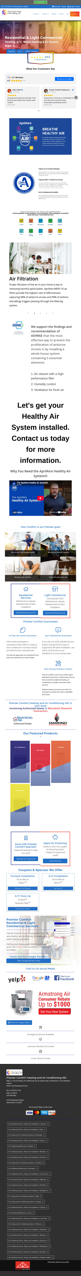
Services (35, 13)
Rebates (54, 13)
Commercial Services (54, 613)
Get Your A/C (58, 888)
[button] (5, 97)
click (20, 947)
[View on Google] (9, 91)
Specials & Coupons (25, 859)
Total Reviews (40, 59)
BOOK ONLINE (40, 2)
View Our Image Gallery (20, 1022)
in (28, 1124)
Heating (11, 51)
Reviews (61, 13)
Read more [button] (11, 105)
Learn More (54, 861)
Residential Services (25, 613)
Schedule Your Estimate (23, 888)
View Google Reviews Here (28, 961)
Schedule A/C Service (23, 909)
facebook (57, 6)
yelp (64, 6)
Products (45, 13)
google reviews (74, 6)
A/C (20, 51)
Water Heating (31, 51)
